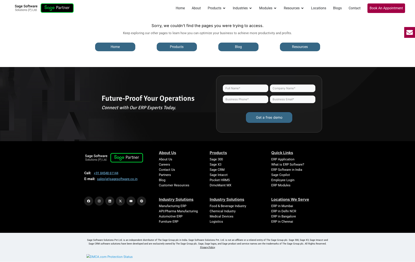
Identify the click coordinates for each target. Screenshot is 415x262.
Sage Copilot (280, 175)
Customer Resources (174, 185)
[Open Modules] (275, 8)
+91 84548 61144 (106, 173)
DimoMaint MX (220, 185)
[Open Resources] (302, 8)
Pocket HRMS (220, 180)
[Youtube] (131, 201)
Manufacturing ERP (172, 206)
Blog (162, 180)
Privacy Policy (207, 247)
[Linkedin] (109, 201)
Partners (165, 175)
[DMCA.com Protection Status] (109, 257)
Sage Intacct (219, 175)
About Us (165, 159)
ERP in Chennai (282, 222)
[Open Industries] (250, 8)
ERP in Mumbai (282, 206)
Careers (164, 164)
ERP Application (282, 159)
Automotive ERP (170, 216)
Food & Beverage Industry (228, 206)
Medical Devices (221, 216)
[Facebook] (88, 201)
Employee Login (282, 180)
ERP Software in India (286, 170)
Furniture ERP (168, 222)
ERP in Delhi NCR (283, 211)
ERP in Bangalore (283, 216)
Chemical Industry (223, 211)
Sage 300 (216, 159)
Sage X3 (215, 164)
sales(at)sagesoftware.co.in (117, 179)
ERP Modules (280, 185)
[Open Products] (224, 8)
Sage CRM (217, 170)
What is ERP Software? (287, 164)
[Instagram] (99, 201)
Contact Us (167, 170)
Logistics (216, 222)
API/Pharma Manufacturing (178, 211)
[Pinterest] (141, 201)
